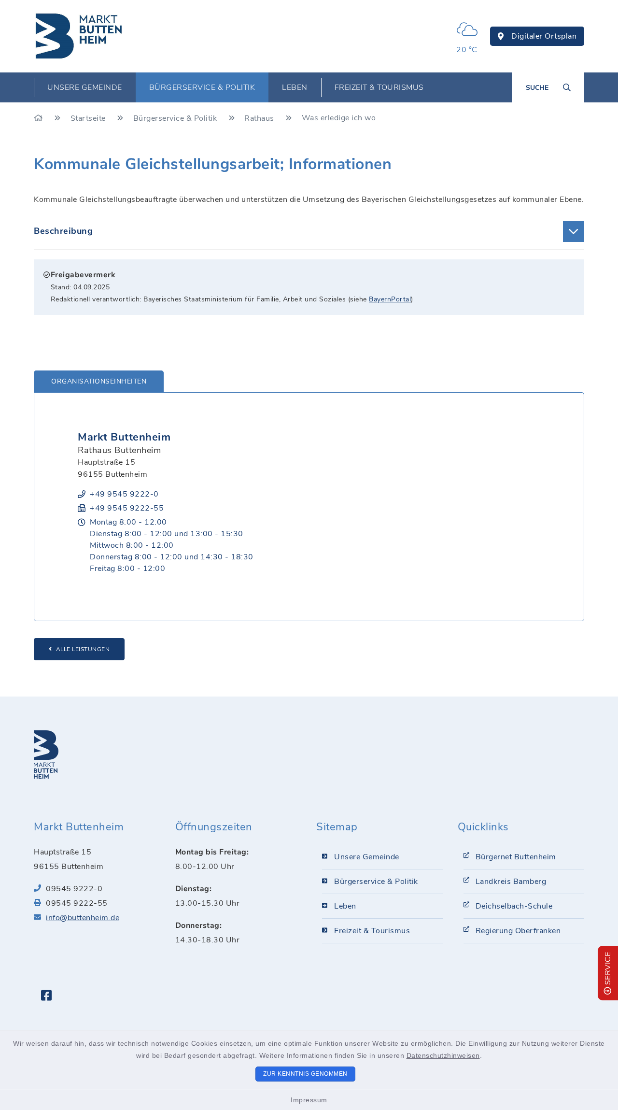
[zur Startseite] (79, 36)
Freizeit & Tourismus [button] (379, 87)
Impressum (309, 1100)
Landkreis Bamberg (511, 881)
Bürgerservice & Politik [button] (202, 87)
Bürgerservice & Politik (176, 118)
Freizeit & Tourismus (372, 930)
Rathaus (260, 118)
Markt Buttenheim (124, 437)
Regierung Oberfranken (518, 930)
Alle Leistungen (83, 649)
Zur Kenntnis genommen (305, 1073)
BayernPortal (390, 299)
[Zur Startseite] (39, 118)
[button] (309, 231)
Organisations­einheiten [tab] (98, 381)
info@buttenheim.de (82, 917)
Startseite (89, 118)
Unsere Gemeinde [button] (84, 87)
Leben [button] (295, 87)
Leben (345, 906)
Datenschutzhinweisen (443, 1055)
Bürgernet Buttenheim (516, 857)
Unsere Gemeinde (366, 857)
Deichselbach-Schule (514, 906)
